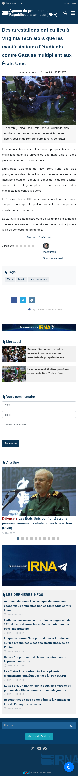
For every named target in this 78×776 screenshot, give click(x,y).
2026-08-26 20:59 (15, 694)
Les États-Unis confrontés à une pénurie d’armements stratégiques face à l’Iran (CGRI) (37, 523)
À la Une (12, 462)
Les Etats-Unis (38, 279)
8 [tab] (49, 539)
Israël (21, 279)
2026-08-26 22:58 (15, 651)
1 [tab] (18, 539)
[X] (32, 748)
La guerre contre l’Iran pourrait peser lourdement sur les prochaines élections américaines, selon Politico (37, 643)
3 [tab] (27, 539)
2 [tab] (22, 539)
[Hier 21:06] (39, 491)
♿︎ (69, 766)
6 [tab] (40, 539)
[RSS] (45, 748)
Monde (31, 237)
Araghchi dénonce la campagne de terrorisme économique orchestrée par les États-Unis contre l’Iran (37, 606)
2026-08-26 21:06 (15, 680)
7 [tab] (44, 539)
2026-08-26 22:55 (15, 665)
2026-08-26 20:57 (15, 708)
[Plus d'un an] (14, 354)
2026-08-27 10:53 (15, 614)
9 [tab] (53, 539)
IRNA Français (33, 13)
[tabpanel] (39, 501)
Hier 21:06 (10, 533)
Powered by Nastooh (40, 772)
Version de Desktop (39, 736)
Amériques (45, 237)
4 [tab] (31, 539)
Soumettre (11, 443)
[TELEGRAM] (39, 748)
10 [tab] (58, 539)
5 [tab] (36, 539)
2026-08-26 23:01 (15, 633)
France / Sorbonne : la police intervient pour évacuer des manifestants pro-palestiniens (45, 353)
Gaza (10, 279)
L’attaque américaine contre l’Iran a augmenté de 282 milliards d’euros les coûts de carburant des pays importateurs (37, 624)
